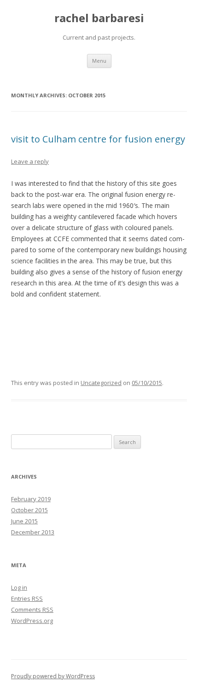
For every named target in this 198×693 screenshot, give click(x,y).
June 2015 (24, 521)
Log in (19, 587)
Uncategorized (101, 383)
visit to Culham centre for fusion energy (98, 139)
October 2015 (29, 510)
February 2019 (31, 499)
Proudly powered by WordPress (53, 676)
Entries (27, 598)
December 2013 (32, 532)
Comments (32, 609)
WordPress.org (32, 620)
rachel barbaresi (99, 18)
